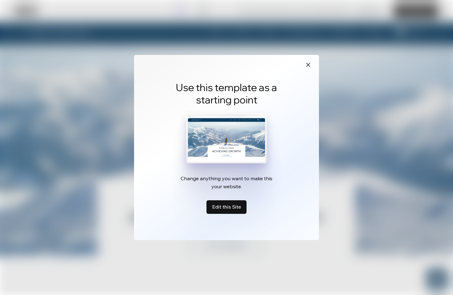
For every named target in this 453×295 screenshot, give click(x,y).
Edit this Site (226, 207)
